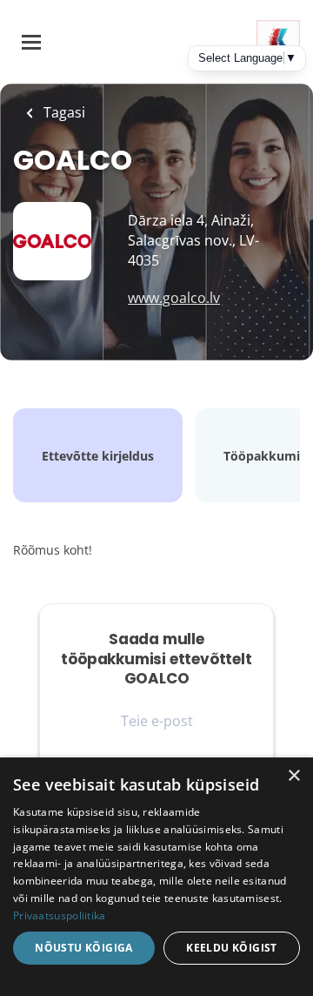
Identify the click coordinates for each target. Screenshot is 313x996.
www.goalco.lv (174, 297)
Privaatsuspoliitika (59, 915)
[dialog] (156, 876)
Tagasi (62, 112)
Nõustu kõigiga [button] (84, 947)
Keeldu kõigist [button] (231, 947)
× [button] (293, 776)
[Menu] (31, 42)
